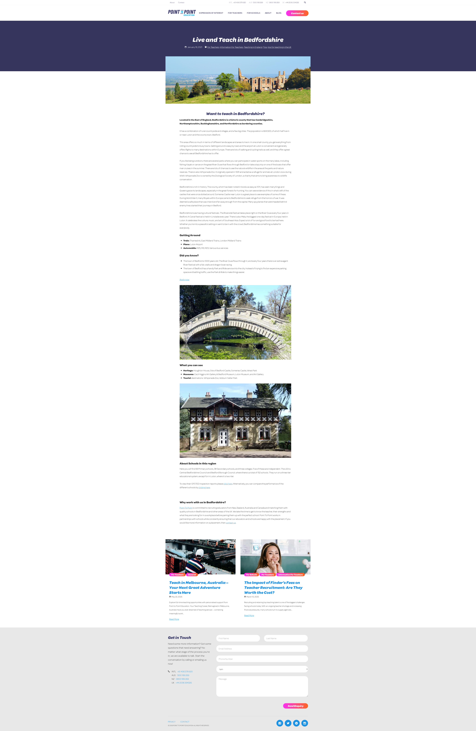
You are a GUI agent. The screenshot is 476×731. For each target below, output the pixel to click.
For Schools (253, 12)
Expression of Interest (211, 12)
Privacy (172, 721)
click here (228, 483)
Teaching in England (253, 47)
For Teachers (235, 12)
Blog (278, 12)
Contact (181, 2)
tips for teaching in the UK (279, 47)
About (172, 2)
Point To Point (186, 507)
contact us (231, 522)
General (192, 574)
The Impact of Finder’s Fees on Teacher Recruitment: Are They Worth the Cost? (273, 587)
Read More (174, 619)
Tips (265, 47)
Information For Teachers (231, 47)
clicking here (204, 487)
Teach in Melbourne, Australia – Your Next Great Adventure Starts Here (198, 587)
